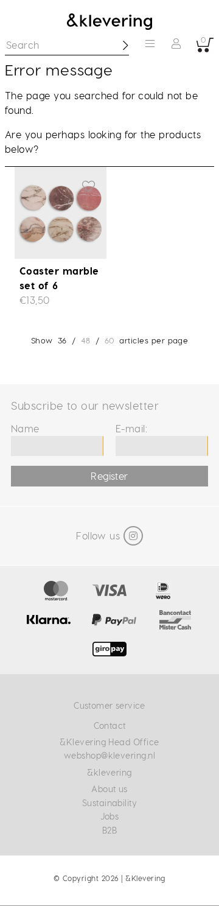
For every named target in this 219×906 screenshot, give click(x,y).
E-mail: (131, 428)
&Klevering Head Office (109, 742)
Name (25, 428)
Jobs (109, 816)
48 (85, 340)
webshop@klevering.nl (110, 755)
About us (109, 789)
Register (109, 476)
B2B (109, 830)
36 (62, 340)
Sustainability (109, 803)
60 (109, 340)
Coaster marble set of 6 (59, 278)
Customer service (109, 705)
